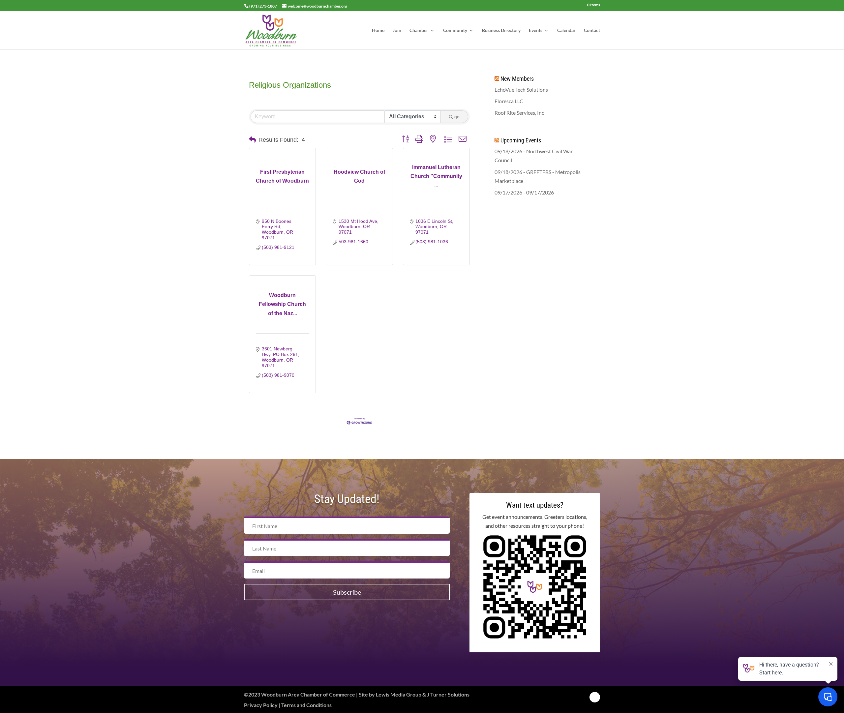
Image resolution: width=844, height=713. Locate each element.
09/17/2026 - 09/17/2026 (524, 192)
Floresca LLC (509, 101)
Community (455, 30)
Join (397, 30)
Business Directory (501, 30)
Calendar (566, 30)
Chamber (418, 30)
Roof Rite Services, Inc (519, 112)
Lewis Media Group (398, 694)
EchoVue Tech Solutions (521, 89)
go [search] (457, 116)
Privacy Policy (261, 705)
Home (378, 30)
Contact (592, 30)
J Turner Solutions (448, 694)
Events (535, 30)
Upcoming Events (520, 140)
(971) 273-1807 (263, 6)
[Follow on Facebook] (594, 697)
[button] (252, 139)
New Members (517, 78)
